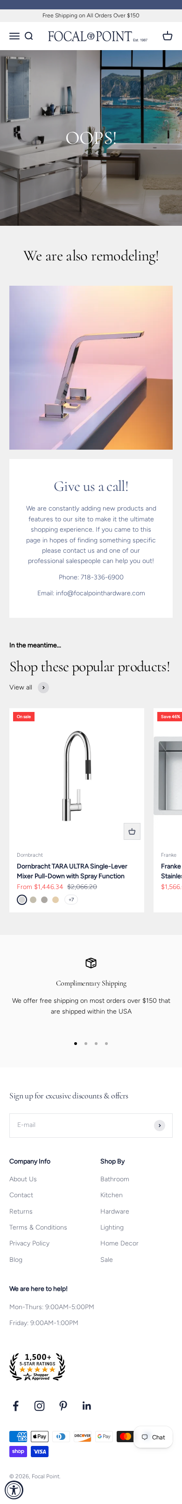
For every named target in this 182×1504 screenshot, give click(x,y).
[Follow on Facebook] (15, 1406)
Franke (168, 855)
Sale (106, 1260)
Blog (15, 1260)
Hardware (114, 1211)
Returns (21, 1211)
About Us (23, 1179)
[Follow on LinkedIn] (87, 1406)
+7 (71, 899)
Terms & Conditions (38, 1227)
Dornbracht (30, 855)
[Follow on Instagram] (39, 1406)
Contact (21, 1195)
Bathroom (114, 1179)
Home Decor (119, 1243)
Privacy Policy (29, 1243)
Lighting (112, 1227)
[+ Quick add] (132, 831)
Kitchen (111, 1195)
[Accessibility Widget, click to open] (14, 1490)
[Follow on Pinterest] (63, 1406)
